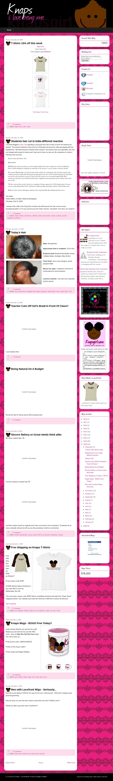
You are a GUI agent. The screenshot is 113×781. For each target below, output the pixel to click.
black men (18, 754)
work (70, 291)
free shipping (19, 610)
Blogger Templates (42, 776)
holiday (26, 610)
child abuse (27, 216)
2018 (85, 419)
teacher (64, 216)
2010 (85, 441)
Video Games (97, 776)
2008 (85, 526)
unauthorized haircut (14, 218)
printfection (41, 610)
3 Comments (17, 213)
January (88, 522)
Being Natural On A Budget (27, 369)
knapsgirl (44, 291)
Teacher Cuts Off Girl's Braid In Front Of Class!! (39, 306)
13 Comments (17, 751)
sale (24, 126)
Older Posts (71, 763)
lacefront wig (26, 754)
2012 (85, 435)
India (40, 216)
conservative (22, 291)
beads (16, 216)
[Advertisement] (31, 135)
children (35, 216)
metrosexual (35, 754)
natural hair (46, 216)
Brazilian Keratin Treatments (97, 252)
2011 (85, 438)
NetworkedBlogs (92, 542)
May (86, 509)
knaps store (18, 126)
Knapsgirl (89, 75)
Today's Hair (18, 232)
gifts (89, 173)
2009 (85, 444)
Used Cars (104, 776)
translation (53, 535)
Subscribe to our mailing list (90, 56)
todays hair (64, 291)
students (58, 216)
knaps (38, 291)
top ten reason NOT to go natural (38, 535)
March (87, 516)
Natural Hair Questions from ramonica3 (93, 269)
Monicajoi (89, 88)
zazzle (45, 677)
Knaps (90, 545)
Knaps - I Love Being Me (22, 776)
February (88, 519)
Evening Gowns (88, 776)
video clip (23, 144)
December (89, 447)
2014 (85, 428)
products (90, 550)
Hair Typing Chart (93, 235)
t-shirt (28, 126)
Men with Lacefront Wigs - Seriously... (33, 689)
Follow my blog (94, 553)
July (86, 503)
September (89, 497)
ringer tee (49, 610)
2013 (85, 432)
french (17, 535)
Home (9, 30)
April (86, 513)
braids (21, 216)
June (87, 506)
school (53, 216)
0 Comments (17, 124)
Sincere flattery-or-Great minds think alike (36, 434)
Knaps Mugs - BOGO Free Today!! (31, 623)
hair (89, 548)
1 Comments (17, 289)
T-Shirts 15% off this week (26, 43)
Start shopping (11, 604)
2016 (85, 425)
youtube (60, 535)
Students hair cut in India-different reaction (37, 141)
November (89, 491)
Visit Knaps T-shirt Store (40, 112)
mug (37, 677)
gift (16, 677)
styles (58, 291)
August (87, 500)
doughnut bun (31, 291)
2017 (85, 422)
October (88, 494)
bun (16, 291)
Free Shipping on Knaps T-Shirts (30, 547)
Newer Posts (10, 763)
